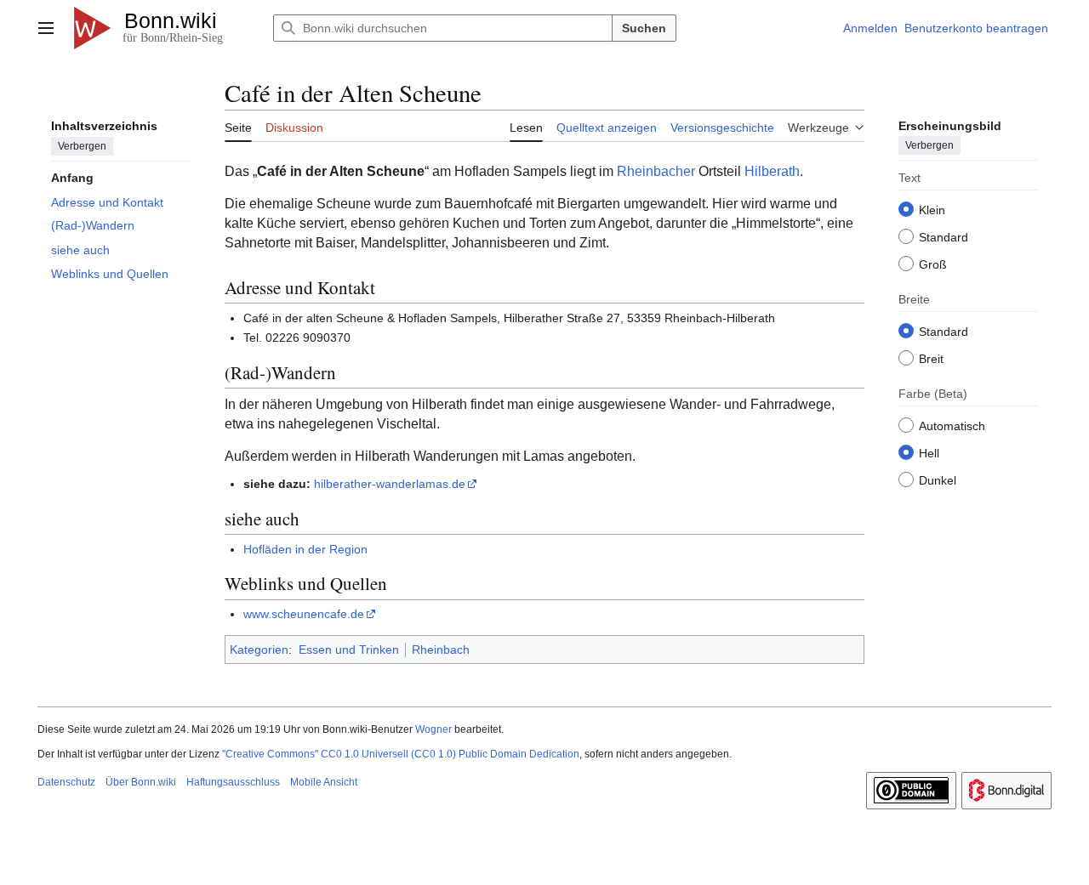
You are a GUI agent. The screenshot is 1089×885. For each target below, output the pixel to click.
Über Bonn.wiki (140, 782)
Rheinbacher (656, 171)
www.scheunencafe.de (303, 614)
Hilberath (772, 171)
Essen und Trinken (349, 649)
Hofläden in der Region (305, 549)
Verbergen (82, 145)
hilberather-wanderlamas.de (389, 484)
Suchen (644, 28)
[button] (46, 28)
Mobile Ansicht (323, 782)
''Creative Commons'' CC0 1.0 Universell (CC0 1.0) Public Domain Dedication (400, 754)
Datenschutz (66, 782)
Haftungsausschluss (233, 782)
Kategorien (259, 649)
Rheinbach (441, 649)
